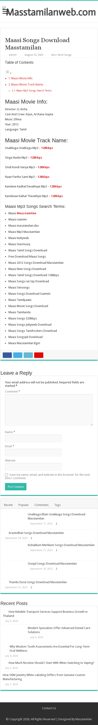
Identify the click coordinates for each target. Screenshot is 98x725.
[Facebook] (42, 714)
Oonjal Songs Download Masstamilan (52, 563)
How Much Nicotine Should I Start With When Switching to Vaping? (51, 663)
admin (13, 54)
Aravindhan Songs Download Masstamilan (36, 533)
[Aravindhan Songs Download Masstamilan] (4, 533)
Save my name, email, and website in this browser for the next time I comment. (47, 476)
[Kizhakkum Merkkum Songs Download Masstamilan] (14, 551)
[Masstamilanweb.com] (49, 11)
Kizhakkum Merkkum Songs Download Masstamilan (61, 545)
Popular (23, 505)
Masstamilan (83, 719)
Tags (57, 505)
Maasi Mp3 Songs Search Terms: (34, 90)
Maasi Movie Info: (22, 78)
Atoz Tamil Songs (61, 54)
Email (9, 446)
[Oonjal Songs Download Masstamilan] (14, 569)
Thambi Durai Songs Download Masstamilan (38, 582)
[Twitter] (47, 714)
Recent (8, 505)
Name (10, 432)
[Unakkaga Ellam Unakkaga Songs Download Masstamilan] (14, 520)
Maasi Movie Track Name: (27, 84)
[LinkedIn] (55, 714)
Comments (41, 505)
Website (10, 460)
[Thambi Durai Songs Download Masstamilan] (4, 582)
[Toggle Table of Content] (8, 73)
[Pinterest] (51, 714)
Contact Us (49, 708)
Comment (12, 391)
